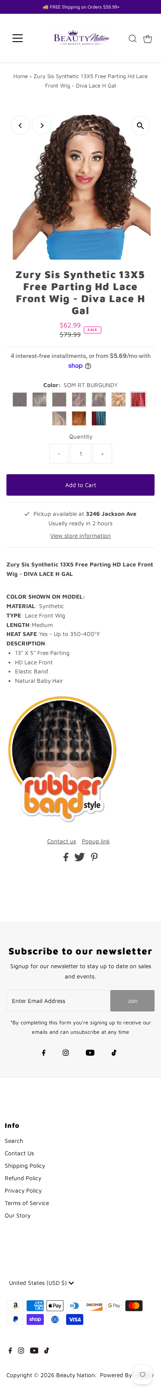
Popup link (96, 842)
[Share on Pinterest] (94, 859)
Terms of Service (27, 1202)
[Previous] (20, 125)
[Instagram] (66, 1053)
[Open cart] (147, 38)
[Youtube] (90, 1053)
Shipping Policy (25, 1165)
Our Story (17, 1215)
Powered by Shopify (127, 1375)
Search (14, 1140)
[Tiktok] (113, 1053)
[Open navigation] (24, 38)
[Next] (41, 125)
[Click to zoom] (140, 125)
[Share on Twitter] (80, 859)
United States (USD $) (39, 1282)
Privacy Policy (23, 1190)
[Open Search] (132, 38)
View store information (80, 535)
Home (20, 76)
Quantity (80, 436)
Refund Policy (23, 1178)
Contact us (61, 842)
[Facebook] (44, 1053)
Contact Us (19, 1153)
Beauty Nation (75, 1375)
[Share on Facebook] (67, 859)
